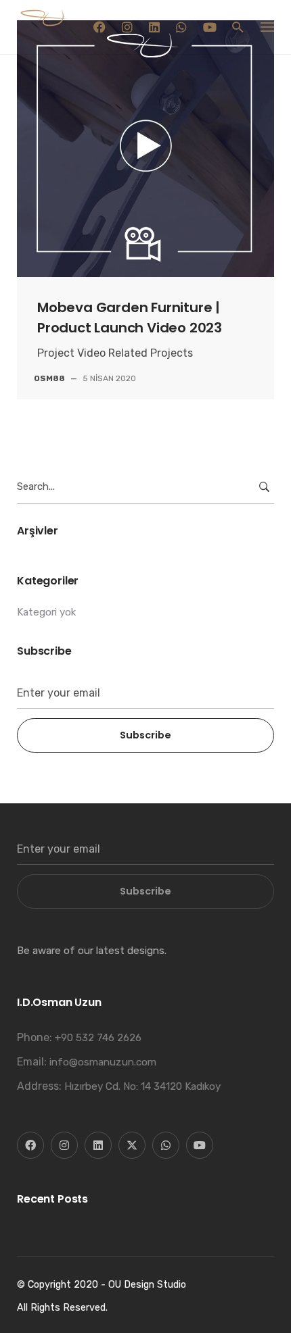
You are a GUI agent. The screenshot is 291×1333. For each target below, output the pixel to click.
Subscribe (145, 735)
